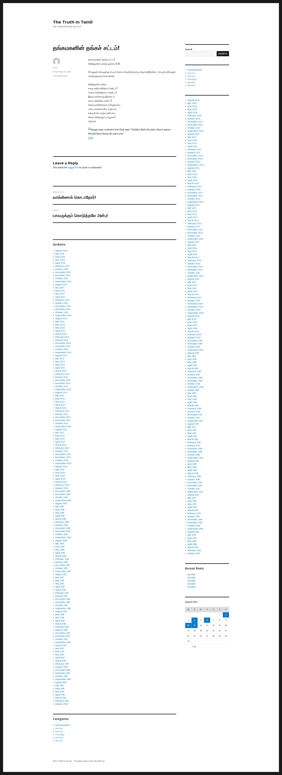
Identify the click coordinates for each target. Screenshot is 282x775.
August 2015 (61, 645)
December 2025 (62, 272)
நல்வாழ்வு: (59, 737)
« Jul (194, 646)
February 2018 (62, 559)
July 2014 (59, 685)
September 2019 (63, 500)
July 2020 (59, 469)
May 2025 (60, 294)
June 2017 (59, 580)
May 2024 (60, 328)
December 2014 (62, 670)
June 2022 (60, 398)
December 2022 (63, 380)
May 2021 (59, 439)
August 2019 (61, 503)
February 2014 (62, 701)
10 (188, 625)
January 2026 (61, 269)
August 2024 (61, 318)
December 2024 (63, 306)
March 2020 (61, 482)
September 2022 (63, 389)
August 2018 (61, 540)
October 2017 (61, 568)
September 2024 (63, 315)
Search (188, 49)
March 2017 (60, 590)
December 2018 (62, 528)
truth (55, 67)
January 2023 (61, 377)
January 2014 (61, 704)
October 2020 (61, 460)
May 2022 (60, 402)
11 (194, 625)
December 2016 (62, 599)
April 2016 (60, 621)
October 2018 (61, 534)
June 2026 (60, 257)
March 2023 (61, 371)
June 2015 (59, 651)
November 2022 (62, 383)
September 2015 (63, 642)
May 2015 (59, 654)
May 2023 (60, 365)
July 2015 (59, 648)
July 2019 (59, 506)
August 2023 (61, 355)
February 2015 (62, 664)
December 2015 (62, 633)
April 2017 (59, 587)
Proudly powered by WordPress (89, 761)
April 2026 (60, 263)
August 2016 (61, 611)
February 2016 (62, 627)
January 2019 (61, 525)
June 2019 (59, 509)
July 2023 (59, 358)
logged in (73, 167)
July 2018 (59, 543)
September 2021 (63, 426)
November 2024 (63, 309)
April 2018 (60, 553)
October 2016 (61, 605)
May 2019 (59, 513)
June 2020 (60, 472)
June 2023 (60, 361)
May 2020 (60, 476)
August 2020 (61, 466)
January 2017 (61, 596)
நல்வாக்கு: (59, 731)
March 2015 (60, 661)
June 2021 (60, 435)
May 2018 (59, 550)
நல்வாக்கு (59, 728)
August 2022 (61, 392)
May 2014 (59, 691)
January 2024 (61, 340)
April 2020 (60, 479)
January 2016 (61, 630)
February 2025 (62, 300)
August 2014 (61, 682)
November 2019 (62, 494)
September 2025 (63, 281)
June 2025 (60, 291)
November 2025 (62, 275)
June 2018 (59, 546)
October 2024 (61, 312)
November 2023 (62, 346)
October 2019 (61, 497)
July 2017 (59, 577)
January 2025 (61, 303)
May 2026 (60, 260)
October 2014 (61, 676)
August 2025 (61, 284)
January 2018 (61, 562)
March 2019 (60, 519)
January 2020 (61, 488)
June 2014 (59, 688)
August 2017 (61, 574)
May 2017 (59, 583)
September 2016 (63, 608)
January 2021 (61, 451)
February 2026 (62, 266)
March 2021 (60, 445)
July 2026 (59, 254)
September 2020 (63, 463)
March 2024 (61, 334)
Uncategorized (60, 76)
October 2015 (61, 639)
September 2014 (63, 679)
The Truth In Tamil (73, 22)
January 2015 (61, 667)
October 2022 (61, 386)
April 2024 (60, 331)
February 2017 (62, 593)
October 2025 (61, 278)
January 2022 (61, 414)
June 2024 (60, 324)
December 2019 (62, 491)
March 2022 (61, 408)
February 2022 (62, 411)
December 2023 (63, 343)
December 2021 (62, 417)
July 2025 (59, 287)
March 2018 (60, 556)
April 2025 (60, 297)
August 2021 (61, 429)
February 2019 (62, 522)
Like (90, 137)
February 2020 (62, 485)
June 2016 (59, 614)
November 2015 (62, 636)
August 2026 (61, 250)
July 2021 (59, 432)
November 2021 (62, 420)
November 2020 (63, 457)
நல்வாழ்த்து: (60, 734)
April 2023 (60, 368)
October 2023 (61, 349)
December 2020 (63, 454)
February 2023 (62, 374)
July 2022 (59, 395)
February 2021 (62, 448)
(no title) (191, 574)
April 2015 (60, 658)
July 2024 (59, 321)
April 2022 (60, 405)
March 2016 (60, 624)
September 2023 (63, 352)
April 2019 (60, 516)
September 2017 (63, 571)
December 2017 (62, 565)
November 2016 (62, 602)
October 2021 (61, 423)
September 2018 (63, 537)
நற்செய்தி (59, 740)
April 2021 (60, 442)
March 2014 (60, 698)
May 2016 (59, 617)
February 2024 (62, 337)
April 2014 (60, 695)
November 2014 (62, 673)
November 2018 (62, 531)
